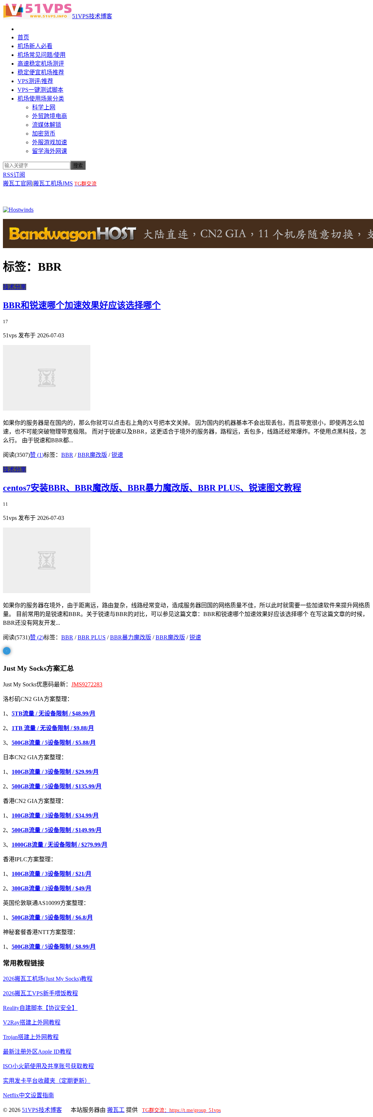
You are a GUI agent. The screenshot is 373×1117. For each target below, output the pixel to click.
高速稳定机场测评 (40, 63)
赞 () (37, 455)
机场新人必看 (34, 46)
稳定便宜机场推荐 (40, 72)
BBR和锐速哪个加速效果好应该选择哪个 (82, 305)
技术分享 (14, 287)
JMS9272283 (86, 684)
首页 (23, 37)
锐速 (117, 455)
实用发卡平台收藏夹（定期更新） (46, 1081)
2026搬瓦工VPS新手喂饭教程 (40, 993)
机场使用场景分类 (40, 98)
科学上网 (43, 107)
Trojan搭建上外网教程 (31, 1037)
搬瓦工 (116, 1110)
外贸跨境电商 (49, 116)
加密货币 (43, 133)
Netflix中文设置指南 (28, 1095)
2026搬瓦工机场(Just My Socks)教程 (48, 979)
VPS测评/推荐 (35, 81)
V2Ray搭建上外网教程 (31, 1022)
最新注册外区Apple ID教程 (37, 1052)
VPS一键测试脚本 (40, 90)
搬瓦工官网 (17, 183)
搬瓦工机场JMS (53, 183)
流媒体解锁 (46, 125)
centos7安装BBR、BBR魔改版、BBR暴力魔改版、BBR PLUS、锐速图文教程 (152, 488)
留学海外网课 (49, 151)
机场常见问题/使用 (41, 55)
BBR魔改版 (92, 455)
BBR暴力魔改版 (130, 637)
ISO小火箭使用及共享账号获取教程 (48, 1066)
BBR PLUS (92, 637)
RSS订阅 (14, 175)
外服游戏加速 (49, 142)
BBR (67, 455)
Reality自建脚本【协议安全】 (40, 1008)
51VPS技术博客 (92, 16)
